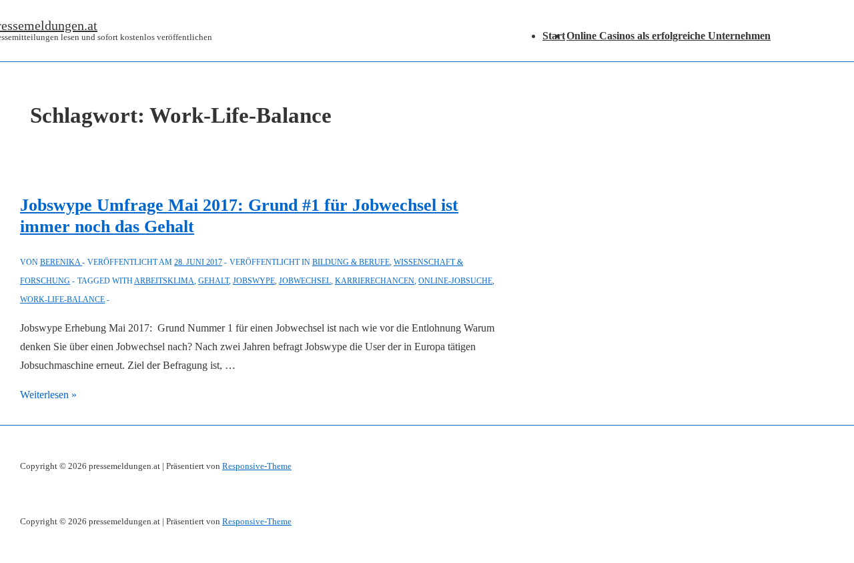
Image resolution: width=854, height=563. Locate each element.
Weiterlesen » (48, 394)
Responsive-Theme (257, 466)
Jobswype (254, 281)
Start (553, 35)
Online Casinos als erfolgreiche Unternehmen (668, 35)
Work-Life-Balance (62, 299)
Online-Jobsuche (455, 281)
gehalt (213, 281)
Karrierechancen (374, 281)
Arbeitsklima (164, 281)
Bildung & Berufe (351, 262)
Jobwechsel (305, 281)
